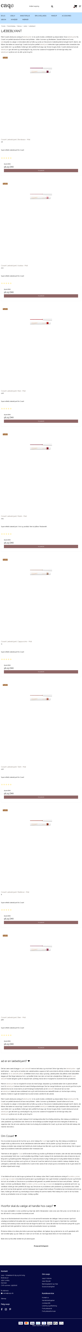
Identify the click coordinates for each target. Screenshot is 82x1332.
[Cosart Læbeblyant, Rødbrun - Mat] (41, 848)
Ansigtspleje (25, 16)
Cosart (44, 1141)
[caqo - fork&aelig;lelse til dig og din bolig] (13, 6)
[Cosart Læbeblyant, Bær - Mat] (41, 973)
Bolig (3, 16)
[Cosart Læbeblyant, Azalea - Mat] (41, 221)
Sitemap (3, 1298)
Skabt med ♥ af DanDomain (41, 1325)
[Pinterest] (10, 1309)
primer (77, 1176)
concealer (11, 1179)
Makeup (54, 16)
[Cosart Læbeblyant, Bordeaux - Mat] (41, 95)
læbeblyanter (27, 1099)
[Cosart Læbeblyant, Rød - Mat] (41, 347)
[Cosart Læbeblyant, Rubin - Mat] (41, 472)
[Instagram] (6, 1309)
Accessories (66, 16)
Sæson (3, 19)
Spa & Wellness (40, 16)
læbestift (51, 1089)
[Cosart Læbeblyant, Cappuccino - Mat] (41, 597)
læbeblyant (10, 1084)
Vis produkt (41, 170)
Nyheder (14, 19)
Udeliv (12, 16)
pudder (3, 1179)
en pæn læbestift (25, 1068)
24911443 (5, 1290)
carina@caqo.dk (8, 1293)
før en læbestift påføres (16, 1073)
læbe (2, 1104)
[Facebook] (1, 1309)
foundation (71, 1176)
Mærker (25, 19)
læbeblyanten (70, 1068)
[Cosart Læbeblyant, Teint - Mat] (41, 723)
